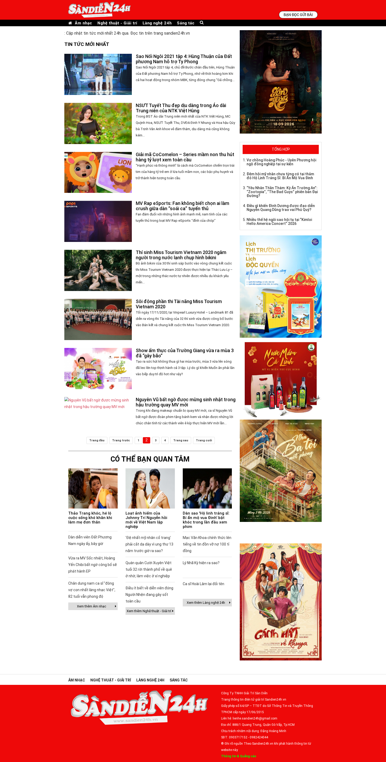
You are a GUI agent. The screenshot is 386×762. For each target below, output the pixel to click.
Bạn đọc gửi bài (298, 14)
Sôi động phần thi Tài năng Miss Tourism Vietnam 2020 (179, 304)
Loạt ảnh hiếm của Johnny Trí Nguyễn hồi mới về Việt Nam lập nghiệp (146, 520)
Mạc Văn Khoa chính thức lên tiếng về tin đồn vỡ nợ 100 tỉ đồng (207, 544)
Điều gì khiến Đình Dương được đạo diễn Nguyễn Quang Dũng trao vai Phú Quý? (281, 208)
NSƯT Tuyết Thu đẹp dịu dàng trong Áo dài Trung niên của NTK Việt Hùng (181, 108)
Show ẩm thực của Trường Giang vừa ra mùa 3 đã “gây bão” (185, 353)
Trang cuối (204, 440)
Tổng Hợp (281, 149)
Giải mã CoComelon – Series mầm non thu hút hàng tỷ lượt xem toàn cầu (185, 157)
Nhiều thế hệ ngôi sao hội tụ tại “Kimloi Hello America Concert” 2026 (279, 222)
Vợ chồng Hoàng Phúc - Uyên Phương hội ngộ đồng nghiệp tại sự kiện (281, 162)
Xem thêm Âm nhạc (91, 606)
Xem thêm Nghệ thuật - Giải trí (149, 611)
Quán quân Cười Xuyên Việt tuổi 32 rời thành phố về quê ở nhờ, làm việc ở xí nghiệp (149, 569)
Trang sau (180, 440)
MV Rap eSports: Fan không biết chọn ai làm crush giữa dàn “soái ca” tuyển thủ (182, 205)
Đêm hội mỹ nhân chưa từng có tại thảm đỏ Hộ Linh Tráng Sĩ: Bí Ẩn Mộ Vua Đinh (280, 176)
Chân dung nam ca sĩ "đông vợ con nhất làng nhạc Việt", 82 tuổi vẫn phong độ (91, 590)
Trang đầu (97, 440)
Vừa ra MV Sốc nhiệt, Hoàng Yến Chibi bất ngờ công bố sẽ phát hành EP (92, 564)
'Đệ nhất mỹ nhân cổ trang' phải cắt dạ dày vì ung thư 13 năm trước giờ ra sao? (149, 544)
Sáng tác (186, 22)
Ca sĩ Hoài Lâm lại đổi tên (203, 584)
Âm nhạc (83, 22)
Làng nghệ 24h (157, 22)
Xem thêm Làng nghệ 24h (206, 603)
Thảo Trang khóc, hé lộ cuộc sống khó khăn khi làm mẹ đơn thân (90, 518)
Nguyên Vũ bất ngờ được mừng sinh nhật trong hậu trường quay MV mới (186, 402)
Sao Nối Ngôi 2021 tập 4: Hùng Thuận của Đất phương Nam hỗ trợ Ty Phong (184, 59)
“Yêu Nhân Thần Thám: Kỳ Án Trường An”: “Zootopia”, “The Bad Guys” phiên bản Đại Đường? (282, 192)
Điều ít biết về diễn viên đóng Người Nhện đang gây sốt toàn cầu (149, 594)
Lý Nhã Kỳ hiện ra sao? (201, 563)
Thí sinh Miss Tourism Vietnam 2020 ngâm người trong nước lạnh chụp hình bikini (181, 255)
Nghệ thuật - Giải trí (117, 22)
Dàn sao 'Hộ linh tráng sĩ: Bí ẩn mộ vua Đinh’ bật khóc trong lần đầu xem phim (206, 520)
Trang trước (121, 440)
